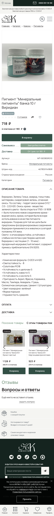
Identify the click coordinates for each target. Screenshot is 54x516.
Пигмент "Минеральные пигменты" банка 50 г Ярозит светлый (12, 352)
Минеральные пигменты (40, 163)
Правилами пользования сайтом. (27, 492)
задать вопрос (27, 401)
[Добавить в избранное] (23, 332)
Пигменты (47, 180)
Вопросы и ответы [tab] (21, 389)
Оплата (6, 304)
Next (48, 352)
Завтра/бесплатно (36, 145)
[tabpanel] (27, 399)
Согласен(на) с (29, 477)
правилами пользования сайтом (35, 477)
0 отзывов (22, 117)
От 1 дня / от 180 (32, 151)
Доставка (8, 312)
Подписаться (45, 471)
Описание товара (13, 189)
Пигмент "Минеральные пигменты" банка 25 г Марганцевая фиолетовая (39, 352)
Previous (6, 352)
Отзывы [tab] (10, 382)
